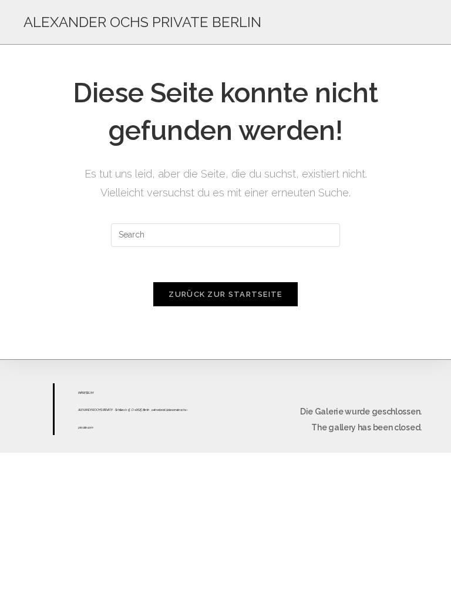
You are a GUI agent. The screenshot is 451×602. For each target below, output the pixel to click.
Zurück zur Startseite (225, 294)
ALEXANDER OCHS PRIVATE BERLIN (142, 22)
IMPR (81, 392)
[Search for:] (225, 234)
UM (91, 392)
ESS (86, 392)
